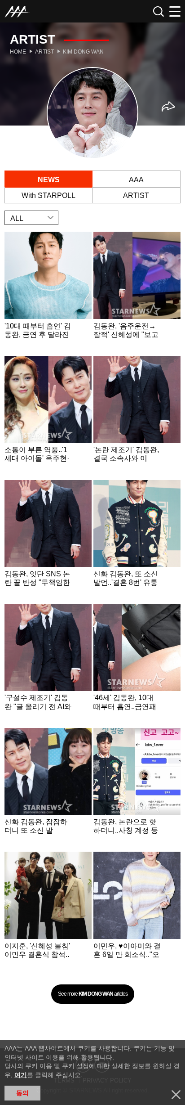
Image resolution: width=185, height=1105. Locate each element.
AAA (136, 180)
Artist (44, 52)
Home (18, 52)
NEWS (49, 180)
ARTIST (136, 195)
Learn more (48, 293)
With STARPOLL (48, 195)
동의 (22, 1092)
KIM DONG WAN (83, 52)
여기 (20, 1074)
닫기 (176, 1094)
